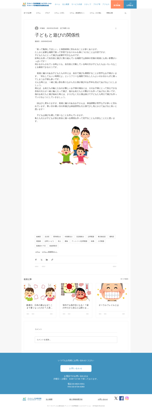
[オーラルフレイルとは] (112, 292)
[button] (117, 4)
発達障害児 (53, 246)
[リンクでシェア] (52, 260)
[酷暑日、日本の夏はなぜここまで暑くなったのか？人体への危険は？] (40, 292)
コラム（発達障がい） (77, 13)
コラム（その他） (96, 13)
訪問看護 (91, 236)
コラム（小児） (59, 13)
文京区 (47, 236)
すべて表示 (124, 279)
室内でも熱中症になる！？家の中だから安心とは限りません (76, 306)
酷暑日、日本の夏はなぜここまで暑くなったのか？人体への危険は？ (39, 306)
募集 (66, 241)
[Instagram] (127, 398)
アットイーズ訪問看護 (79, 241)
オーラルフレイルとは (109, 305)
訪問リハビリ (49, 241)
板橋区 (38, 236)
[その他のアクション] (116, 28)
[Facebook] (121, 398)
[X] (116, 398)
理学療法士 (57, 236)
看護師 (38, 241)
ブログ (47, 13)
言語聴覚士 (80, 236)
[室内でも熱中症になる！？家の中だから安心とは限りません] (76, 292)
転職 (92, 241)
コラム (38, 13)
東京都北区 (102, 236)
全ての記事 (27, 13)
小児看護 (101, 241)
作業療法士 (69, 236)
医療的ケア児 (41, 246)
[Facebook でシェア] (36, 260)
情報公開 (109, 13)
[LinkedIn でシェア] (47, 260)
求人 (59, 241)
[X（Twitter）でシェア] (41, 260)
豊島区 (111, 236)
